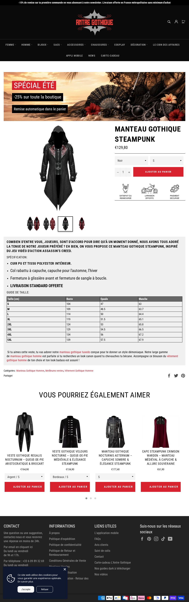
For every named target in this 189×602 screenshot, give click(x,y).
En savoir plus (25, 581)
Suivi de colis (102, 550)
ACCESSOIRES (75, 44)
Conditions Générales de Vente (67, 560)
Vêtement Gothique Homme (79, 370)
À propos (54, 533)
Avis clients (101, 545)
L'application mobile (106, 533)
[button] (86, 498)
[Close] (65, 569)
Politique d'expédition (62, 539)
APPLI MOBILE (74, 55)
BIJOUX (42, 44)
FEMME (10, 44)
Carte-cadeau (110, 55)
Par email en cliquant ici (18, 547)
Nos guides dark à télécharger (112, 568)
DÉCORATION (138, 44)
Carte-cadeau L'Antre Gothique (112, 562)
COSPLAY (119, 44)
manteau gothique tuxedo (74, 352)
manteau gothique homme (26, 356)
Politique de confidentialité (65, 545)
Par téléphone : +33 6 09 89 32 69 (24, 561)
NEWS (91, 55)
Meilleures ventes (54, 370)
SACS (57, 44)
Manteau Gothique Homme (30, 370)
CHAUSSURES (99, 44)
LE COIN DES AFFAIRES (166, 44)
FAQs (97, 539)
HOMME (26, 44)
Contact (99, 556)
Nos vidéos (101, 574)
